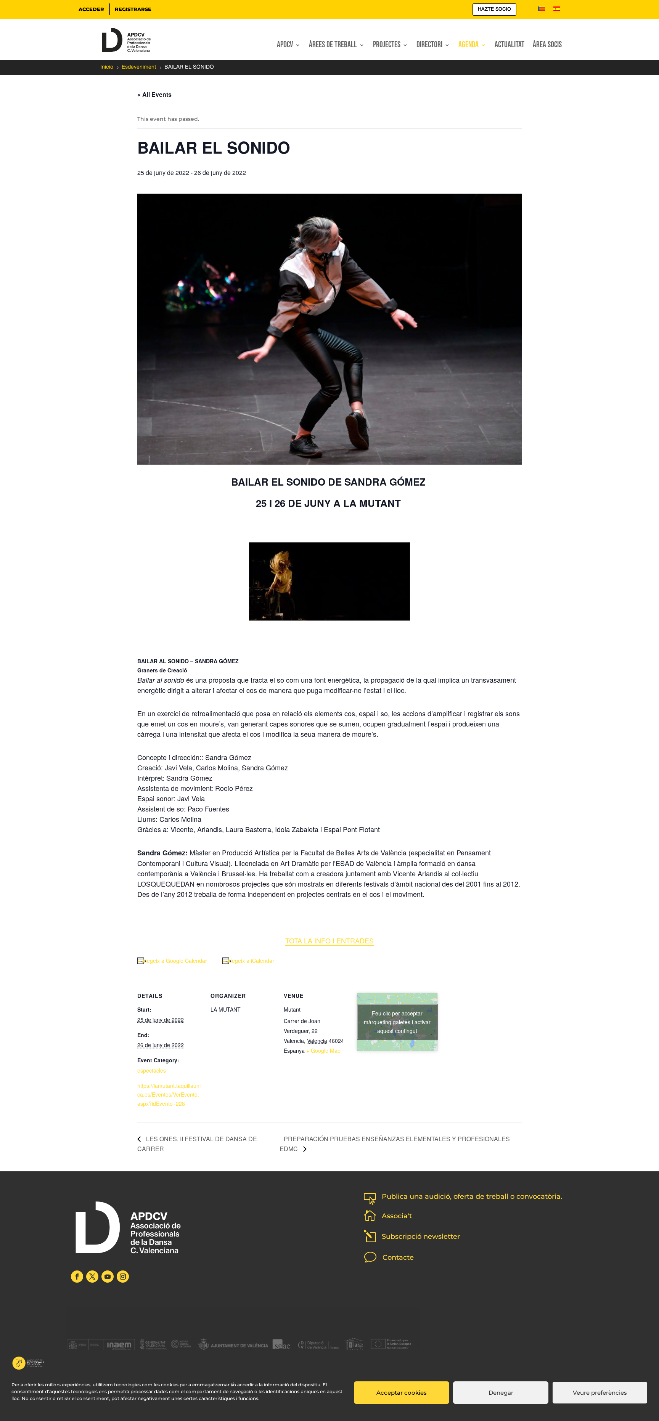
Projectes (386, 46)
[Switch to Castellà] (556, 10)
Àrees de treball (333, 46)
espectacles (151, 1070)
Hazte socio (494, 9)
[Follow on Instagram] (123, 1276)
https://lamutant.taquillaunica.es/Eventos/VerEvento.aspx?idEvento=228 (169, 1095)
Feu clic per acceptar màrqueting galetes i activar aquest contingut (397, 1021)
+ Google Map (323, 1050)
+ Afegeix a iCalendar (248, 960)
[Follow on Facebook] (77, 1276)
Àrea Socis (547, 46)
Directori (429, 46)
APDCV (285, 46)
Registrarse (133, 9)
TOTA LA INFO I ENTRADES (329, 940)
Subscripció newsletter (421, 1236)
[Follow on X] (92, 1276)
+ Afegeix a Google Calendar (172, 960)
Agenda (468, 46)
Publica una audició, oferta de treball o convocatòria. (472, 1196)
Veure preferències (600, 1392)
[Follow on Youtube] (107, 1276)
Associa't (397, 1216)
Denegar (501, 1392)
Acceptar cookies (401, 1392)
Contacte (398, 1257)
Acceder (91, 9)
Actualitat (509, 46)
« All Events (154, 94)
